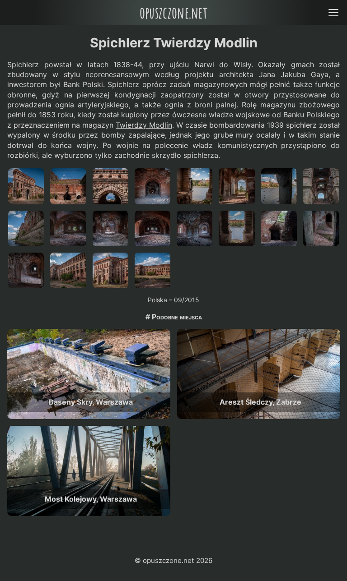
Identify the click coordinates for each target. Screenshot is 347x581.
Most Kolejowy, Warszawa (91, 498)
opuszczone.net (173, 12)
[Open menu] (333, 12)
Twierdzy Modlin (144, 124)
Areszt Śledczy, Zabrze (260, 401)
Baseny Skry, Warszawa (91, 401)
